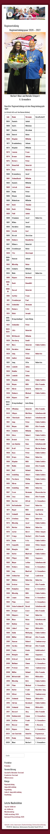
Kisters (14, 160)
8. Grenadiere (40, 571)
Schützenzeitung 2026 (11, 814)
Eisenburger (16, 300)
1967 (8, 492)
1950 (8, 417)
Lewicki (14, 366)
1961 (8, 465)
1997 (8, 623)
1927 (8, 344)
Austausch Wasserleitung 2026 (14, 816)
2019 (8, 720)
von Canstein (16, 733)
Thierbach (15, 417)
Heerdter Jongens (41, 689)
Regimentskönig (9, 784)
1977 (8, 536)
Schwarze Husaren (42, 659)
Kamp (14, 738)
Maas (14, 619)
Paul (27, 300)
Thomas (28, 698)
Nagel (14, 509)
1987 (8, 580)
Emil (27, 397)
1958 (8, 452)
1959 (8, 457)
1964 (8, 479)
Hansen (15, 641)
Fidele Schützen (41, 344)
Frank (27, 689)
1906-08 (7, 283)
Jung (13, 353)
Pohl (13, 213)
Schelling (15, 474)
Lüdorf (14, 628)
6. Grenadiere (40, 501)
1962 (8, 470)
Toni (27, 615)
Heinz (27, 264)
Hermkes (15, 349)
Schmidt (15, 514)
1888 (8, 209)
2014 (8, 698)
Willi (27, 384)
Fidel (37, 461)
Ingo (27, 628)
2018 (8, 716)
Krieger (15, 610)
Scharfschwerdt (18, 606)
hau (17, 408)
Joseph (27, 313)
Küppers (15, 615)
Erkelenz (15, 518)
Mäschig (15, 264)
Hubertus (38, 353)
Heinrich (28, 165)
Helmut (28, 470)
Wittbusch (16, 336)
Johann (27, 156)
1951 (8, 422)
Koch (14, 283)
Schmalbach (16, 178)
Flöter (37, 544)
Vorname (28, 117)
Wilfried (28, 637)
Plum (14, 602)
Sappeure (38, 558)
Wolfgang (28, 632)
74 (9, 523)
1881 (8, 178)
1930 (8, 358)
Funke (14, 650)
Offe (13, 408)
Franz (27, 152)
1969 (8, 501)
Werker (14, 527)
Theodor (28, 204)
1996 (8, 619)
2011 (8, 685)
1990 (8, 593)
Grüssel (15, 659)
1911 (7, 300)
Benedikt (28, 283)
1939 (8, 397)
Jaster (14, 531)
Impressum (17, 824)
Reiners (15, 309)
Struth (14, 231)
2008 (8, 672)
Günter (27, 527)
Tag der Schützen (10, 806)
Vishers (14, 566)
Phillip (27, 479)
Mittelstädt (16, 676)
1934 (8, 375)
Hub (36, 615)
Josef (27, 523)
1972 (8, 514)
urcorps (43, 738)
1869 (8, 139)
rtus (40, 615)
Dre (13, 457)
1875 (8, 160)
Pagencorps (39, 733)
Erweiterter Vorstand (11, 775)
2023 (8, 729)
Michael (28, 393)
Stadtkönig (7, 794)
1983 (8, 562)
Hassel (14, 290)
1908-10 (7, 290)
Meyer (14, 562)
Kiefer (14, 553)
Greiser (14, 584)
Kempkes (15, 588)
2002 (8, 645)
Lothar (27, 562)
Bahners (15, 239)
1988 (8, 584)
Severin (28, 388)
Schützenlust (40, 650)
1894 (8, 231)
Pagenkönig (8, 789)
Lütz (13, 330)
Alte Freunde (40, 384)
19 (7, 523)
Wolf (13, 470)
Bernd (27, 606)
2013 (8, 694)
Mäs (13, 523)
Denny (27, 707)
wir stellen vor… (9, 809)
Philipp (28, 209)
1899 (8, 253)
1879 (8, 169)
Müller (14, 637)
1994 (8, 610)
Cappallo (15, 544)
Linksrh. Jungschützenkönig (13, 792)
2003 (8, 650)
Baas (14, 169)
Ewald (27, 340)
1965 (8, 483)
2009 (8, 676)
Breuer (14, 156)
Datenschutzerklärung (39, 824)
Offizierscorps (8, 777)
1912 (8, 304)
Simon (27, 663)
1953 (8, 430)
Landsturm (39, 509)
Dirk (27, 667)
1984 (8, 566)
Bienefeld (15, 165)
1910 (8, 295)
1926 (8, 340)
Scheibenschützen (42, 413)
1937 (8, 388)
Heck (14, 204)
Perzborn (15, 479)
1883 (8, 187)
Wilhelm (28, 139)
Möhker (14, 580)
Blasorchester (40, 492)
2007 (8, 667)
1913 (8, 309)
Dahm (14, 540)
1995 (8, 615)
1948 (8, 408)
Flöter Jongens (40, 531)
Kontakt (7, 824)
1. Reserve (39, 724)
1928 (8, 349)
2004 (8, 654)
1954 (8, 435)
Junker (14, 358)
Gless (14, 435)
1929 (8, 353)
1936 (8, 384)
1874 (8, 156)
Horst (27, 531)
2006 (8, 663)
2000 (8, 637)
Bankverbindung (26, 824)
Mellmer (15, 663)
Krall (14, 448)
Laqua (14, 597)
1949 (8, 413)
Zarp (13, 496)
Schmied (15, 698)
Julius (27, 366)
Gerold (27, 659)
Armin (27, 650)
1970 (8, 505)
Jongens (43, 544)
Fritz (27, 309)
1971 (8, 509)
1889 (8, 213)
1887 (8, 204)
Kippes (14, 277)
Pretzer (15, 667)
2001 (8, 641)
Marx (14, 344)
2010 (8, 681)
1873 (8, 152)
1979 (8, 544)
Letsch (14, 187)
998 (8, 628)
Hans (27, 444)
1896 (8, 239)
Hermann (28, 277)
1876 (8, 165)
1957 (8, 448)
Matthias (28, 413)
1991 (8, 597)
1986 (8, 575)
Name (14, 117)
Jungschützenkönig (10, 787)
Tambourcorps (40, 641)
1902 (8, 264)
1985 (8, 571)
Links (11, 824)
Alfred (27, 501)
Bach (14, 209)
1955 (8, 439)
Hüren (14, 388)
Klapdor (15, 139)
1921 (8, 324)
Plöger (14, 558)
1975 (8, 527)
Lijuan (27, 716)
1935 (8, 380)
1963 (8, 474)
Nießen (14, 623)
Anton (27, 483)
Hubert (28, 435)
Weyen (14, 384)
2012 (8, 689)
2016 (8, 707)
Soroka (15, 645)
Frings (14, 536)
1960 (8, 461)
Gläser (14, 694)
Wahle (14, 465)
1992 (8, 602)
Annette (28, 733)
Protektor (7, 766)
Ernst (27, 505)
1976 (8, 531)
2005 (8, 659)
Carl (27, 231)
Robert (28, 641)
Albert (27, 474)
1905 (8, 277)
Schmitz (15, 430)
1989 (8, 588)
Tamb (37, 738)
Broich (14, 439)
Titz (13, 253)
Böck (14, 313)
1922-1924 (7, 330)
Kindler (14, 371)
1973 (8, 518)
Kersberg (15, 340)
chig (16, 523)
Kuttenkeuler (17, 505)
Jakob (27, 213)
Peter (27, 160)
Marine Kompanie (41, 448)
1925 (8, 336)
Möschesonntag (9, 811)
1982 (8, 558)
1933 (8, 371)
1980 (8, 549)
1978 (8, 540)
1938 (8, 393)
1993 (8, 606)
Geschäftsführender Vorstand (14, 772)
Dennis (27, 738)
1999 (8, 632)
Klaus (27, 457)
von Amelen (16, 444)
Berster (15, 501)
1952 (8, 426)
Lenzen (14, 152)
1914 (8, 313)
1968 (8, 496)
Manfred (28, 553)
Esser (14, 492)
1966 (8, 487)
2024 (8, 733)
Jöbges (14, 413)
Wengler (15, 549)
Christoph (29, 253)
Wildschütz (39, 628)
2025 (8, 738)
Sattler (14, 295)
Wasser (14, 724)
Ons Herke (39, 514)
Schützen (43, 461)
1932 (8, 366)
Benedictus (29, 239)
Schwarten (16, 575)
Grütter (15, 720)
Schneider (15, 304)
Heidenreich (16, 716)
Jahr (8, 117)
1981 (8, 553)
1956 (8, 444)
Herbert (28, 417)
